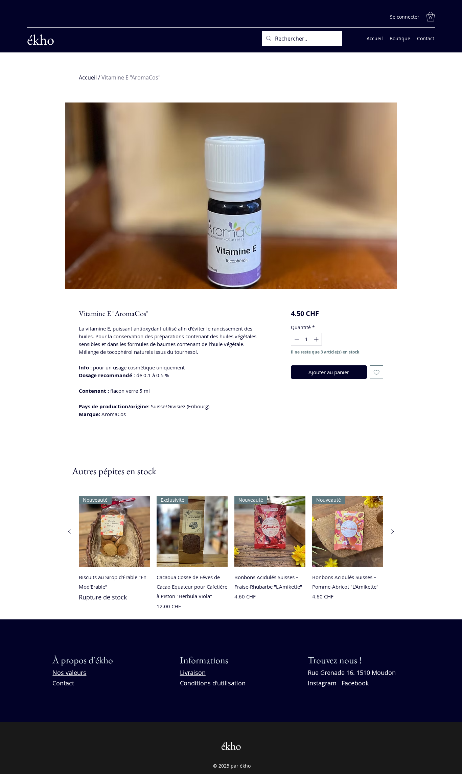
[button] (430, 17)
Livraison (193, 672)
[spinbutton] (306, 339)
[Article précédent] (69, 531)
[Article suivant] (393, 531)
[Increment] (317, 339)
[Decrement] (296, 339)
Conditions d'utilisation (213, 683)
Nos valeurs (69, 672)
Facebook (355, 683)
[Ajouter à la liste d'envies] (377, 372)
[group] (231, 555)
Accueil (88, 77)
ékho (40, 39)
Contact (63, 683)
